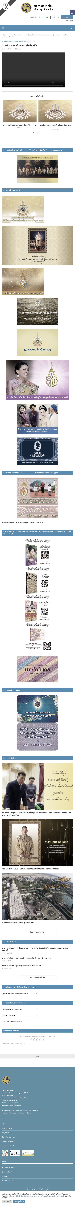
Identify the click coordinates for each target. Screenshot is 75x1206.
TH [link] (54, 17)
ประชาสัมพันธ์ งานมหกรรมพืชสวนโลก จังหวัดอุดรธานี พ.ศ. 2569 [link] (26, 958)
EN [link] (58, 17)
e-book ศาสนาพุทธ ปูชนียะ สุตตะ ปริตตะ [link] (18, 922)
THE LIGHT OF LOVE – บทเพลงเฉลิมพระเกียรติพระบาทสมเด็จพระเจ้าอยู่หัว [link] (30, 869)
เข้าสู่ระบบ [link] (67, 17)
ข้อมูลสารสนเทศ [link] (6, 1133)
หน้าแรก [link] (4, 35)
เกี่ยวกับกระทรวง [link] (7, 1128)
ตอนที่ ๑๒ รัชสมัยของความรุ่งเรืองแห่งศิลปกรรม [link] (19, 125)
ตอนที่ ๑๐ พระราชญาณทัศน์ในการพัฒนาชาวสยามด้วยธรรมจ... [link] (55, 126)
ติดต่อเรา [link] (6, 1176)
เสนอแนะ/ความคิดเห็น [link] (8, 1141)
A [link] (39, 17)
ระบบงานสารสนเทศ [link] (8, 1146)
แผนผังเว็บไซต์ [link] (7, 1172)
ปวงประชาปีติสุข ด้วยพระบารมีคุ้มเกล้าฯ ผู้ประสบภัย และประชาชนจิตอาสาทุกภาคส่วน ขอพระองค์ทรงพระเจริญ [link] (36, 813)
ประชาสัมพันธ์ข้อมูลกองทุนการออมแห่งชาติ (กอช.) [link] (21, 966)
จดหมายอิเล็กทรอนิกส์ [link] (9, 1167)
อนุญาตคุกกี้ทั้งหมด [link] (19, 1201)
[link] (72, 12)
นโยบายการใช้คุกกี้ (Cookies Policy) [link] (20, 1196)
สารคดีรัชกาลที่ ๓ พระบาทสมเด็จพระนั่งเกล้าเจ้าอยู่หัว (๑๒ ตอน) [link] (41, 35)
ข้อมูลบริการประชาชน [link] (8, 1137)
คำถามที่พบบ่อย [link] (8, 1181)
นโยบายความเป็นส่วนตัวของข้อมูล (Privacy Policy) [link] (49, 1196)
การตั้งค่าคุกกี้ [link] (7, 1201)
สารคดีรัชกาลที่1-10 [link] (16, 35)
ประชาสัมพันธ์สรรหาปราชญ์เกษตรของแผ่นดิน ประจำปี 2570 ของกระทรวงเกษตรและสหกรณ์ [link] (35, 949)
